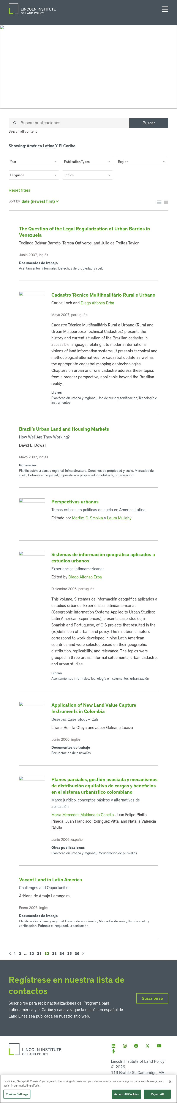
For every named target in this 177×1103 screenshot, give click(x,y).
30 (31, 953)
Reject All (157, 1094)
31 (39, 953)
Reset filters (19, 190)
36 (77, 953)
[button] (33, 161)
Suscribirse (152, 998)
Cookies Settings (17, 1094)
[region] (88, 1089)
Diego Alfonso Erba (97, 302)
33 (54, 953)
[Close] (170, 1081)
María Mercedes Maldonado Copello (82, 814)
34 (62, 953)
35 (69, 953)
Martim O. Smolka (87, 517)
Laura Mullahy (119, 517)
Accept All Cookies (126, 1094)
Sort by (14, 201)
